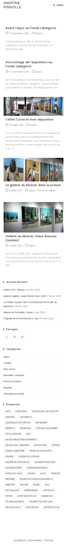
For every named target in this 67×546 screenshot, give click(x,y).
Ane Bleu (10, 417)
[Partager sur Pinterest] (22, 337)
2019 (8, 411)
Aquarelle (26, 417)
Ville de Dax (32, 507)
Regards (7, 387)
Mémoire (10, 484)
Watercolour (51, 507)
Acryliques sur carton (45, 411)
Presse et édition (47, 190)
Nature (24, 484)
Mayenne (10, 479)
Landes (31, 473)
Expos (39, 33)
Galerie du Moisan (45, 462)
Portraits (48, 490)
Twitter (48, 540)
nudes (36, 484)
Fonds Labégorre (15, 450)
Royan (9, 496)
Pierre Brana (31, 490)
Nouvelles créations (13, 375)
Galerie (9, 456)
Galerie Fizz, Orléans (14, 289)
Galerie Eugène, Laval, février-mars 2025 (24, 296)
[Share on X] (6, 337)
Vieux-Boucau (13, 507)
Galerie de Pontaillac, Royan (18, 312)
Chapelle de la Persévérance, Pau (20, 318)
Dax (29, 433)
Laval (43, 473)
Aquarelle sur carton (18, 422)
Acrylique (21, 411)
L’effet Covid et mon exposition (30, 119)
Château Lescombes (47, 428)
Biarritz (10, 428)
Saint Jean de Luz (27, 496)
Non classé (9, 369)
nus (47, 484)
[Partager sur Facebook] (14, 337)
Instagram (34, 540)
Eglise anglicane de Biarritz (21, 439)
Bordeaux (25, 428)
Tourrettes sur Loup (41, 501)
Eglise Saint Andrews (17, 445)
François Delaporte (41, 450)
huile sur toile (14, 473)
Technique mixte (15, 501)
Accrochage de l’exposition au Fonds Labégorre (29, 64)
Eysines (56, 445)
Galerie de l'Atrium (29, 456)
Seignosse (47, 496)
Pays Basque (12, 490)
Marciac (56, 473)
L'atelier (7, 362)
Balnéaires (41, 422)
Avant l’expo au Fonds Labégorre (31, 28)
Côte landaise (13, 433)
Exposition (40, 445)
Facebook (19, 540)
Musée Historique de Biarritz (36, 479)
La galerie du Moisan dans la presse (33, 185)
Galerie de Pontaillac (18, 462)
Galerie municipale (37, 467)
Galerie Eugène (14, 467)
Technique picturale (13, 393)
